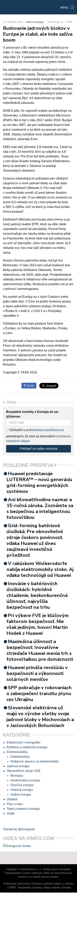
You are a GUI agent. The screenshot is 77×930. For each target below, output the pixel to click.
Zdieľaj (12, 6)
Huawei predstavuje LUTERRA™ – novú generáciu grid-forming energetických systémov (39, 482)
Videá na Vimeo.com (28, 838)
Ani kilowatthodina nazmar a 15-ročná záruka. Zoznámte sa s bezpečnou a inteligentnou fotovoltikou (40, 508)
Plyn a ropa (15, 804)
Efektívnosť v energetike (23, 742)
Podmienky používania (17, 883)
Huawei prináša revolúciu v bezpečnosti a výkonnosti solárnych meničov (37, 673)
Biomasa (16, 775)
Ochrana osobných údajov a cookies (52, 883)
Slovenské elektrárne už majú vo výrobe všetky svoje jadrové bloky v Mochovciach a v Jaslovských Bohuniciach (40, 716)
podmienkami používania (43, 430)
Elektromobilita (17, 752)
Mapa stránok (52, 887)
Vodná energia (20, 794)
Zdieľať (29, 385)
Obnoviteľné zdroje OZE (24, 771)
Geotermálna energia (25, 780)
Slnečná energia (22, 785)
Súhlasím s (17, 430)
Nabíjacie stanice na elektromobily (34, 761)
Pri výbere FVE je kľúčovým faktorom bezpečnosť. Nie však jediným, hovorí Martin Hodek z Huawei (38, 624)
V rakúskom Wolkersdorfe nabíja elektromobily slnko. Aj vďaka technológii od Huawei (40, 569)
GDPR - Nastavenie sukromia (25, 887)
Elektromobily (20, 756)
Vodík (11, 813)
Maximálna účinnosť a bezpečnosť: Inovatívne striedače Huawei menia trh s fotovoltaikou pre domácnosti (40, 650)
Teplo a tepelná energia (23, 808)
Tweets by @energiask (19, 829)
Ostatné (12, 799)
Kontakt (66, 887)
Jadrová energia (34, 21)
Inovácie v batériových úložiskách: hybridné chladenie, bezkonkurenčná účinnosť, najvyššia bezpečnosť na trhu (37, 595)
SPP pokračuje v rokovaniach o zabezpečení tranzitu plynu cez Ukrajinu (39, 693)
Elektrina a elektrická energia (27, 747)
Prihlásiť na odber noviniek (38, 448)
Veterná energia (21, 789)
